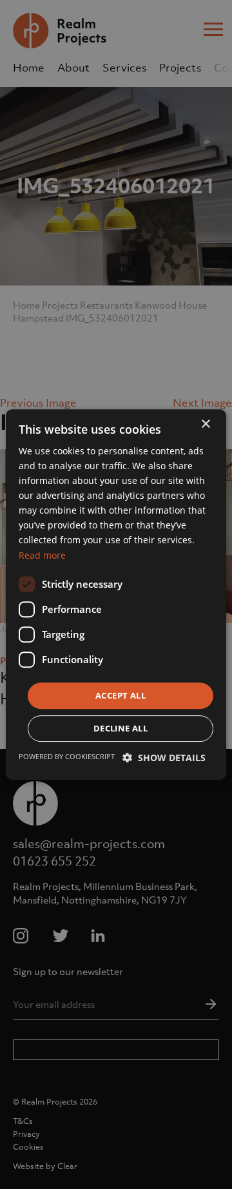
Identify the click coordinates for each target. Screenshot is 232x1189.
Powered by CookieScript (67, 756)
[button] (164, 757)
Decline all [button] (120, 728)
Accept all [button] (120, 695)
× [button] (205, 424)
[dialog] (116, 594)
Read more (42, 555)
